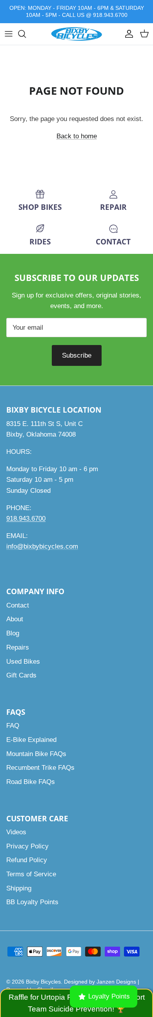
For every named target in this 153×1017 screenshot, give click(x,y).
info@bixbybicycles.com (42, 546)
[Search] (26, 33)
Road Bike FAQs (30, 782)
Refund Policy (26, 860)
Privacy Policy (27, 846)
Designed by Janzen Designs (100, 981)
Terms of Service (31, 874)
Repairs (17, 647)
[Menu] (8, 33)
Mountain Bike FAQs (36, 754)
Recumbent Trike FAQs (40, 767)
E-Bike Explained (31, 739)
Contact (17, 605)
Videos (16, 832)
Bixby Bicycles (43, 981)
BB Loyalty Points (32, 902)
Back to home (76, 136)
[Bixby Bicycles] (76, 34)
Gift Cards (21, 675)
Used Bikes (23, 661)
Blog (12, 633)
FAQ (12, 725)
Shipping (18, 888)
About (14, 619)
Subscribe (76, 355)
